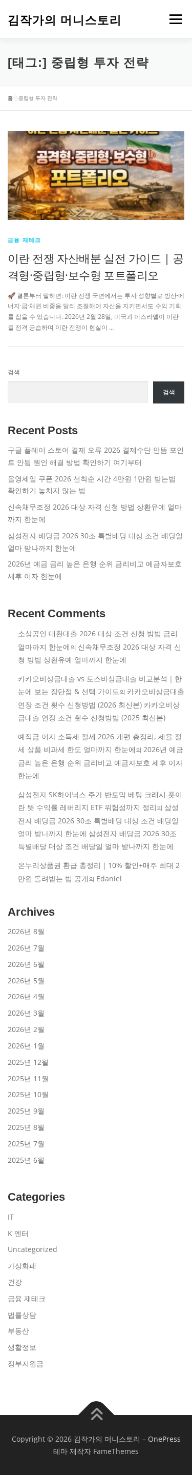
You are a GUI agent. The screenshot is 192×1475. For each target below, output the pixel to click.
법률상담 (22, 1315)
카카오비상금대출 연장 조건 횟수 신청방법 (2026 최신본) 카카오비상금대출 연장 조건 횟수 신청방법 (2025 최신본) (101, 704)
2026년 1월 (26, 1045)
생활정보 (22, 1347)
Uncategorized (32, 1249)
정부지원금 (26, 1363)
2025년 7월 (26, 1143)
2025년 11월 (28, 1078)
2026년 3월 (26, 1013)
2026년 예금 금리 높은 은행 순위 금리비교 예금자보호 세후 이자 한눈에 (100, 762)
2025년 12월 (28, 1062)
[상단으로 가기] (96, 1415)
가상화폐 (22, 1265)
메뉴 (172, 19)
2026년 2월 (26, 1029)
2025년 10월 (28, 1094)
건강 (15, 1282)
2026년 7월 (26, 948)
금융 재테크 (24, 240)
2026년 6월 (26, 964)
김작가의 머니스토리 (65, 20)
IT (11, 1217)
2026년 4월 (26, 996)
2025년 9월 (26, 1111)
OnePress (164, 1439)
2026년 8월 (26, 931)
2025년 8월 (26, 1127)
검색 (14, 372)
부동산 (18, 1331)
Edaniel (109, 878)
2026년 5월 (26, 980)
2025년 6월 (26, 1160)
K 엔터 (18, 1233)
